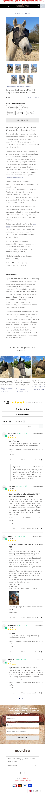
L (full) (20, 113)
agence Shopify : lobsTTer (23, 780)
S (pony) (25, 107)
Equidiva (25, 778)
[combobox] (35, 791)
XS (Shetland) (13, 107)
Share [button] (13, 460)
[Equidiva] (22, 6)
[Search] (8, 5)
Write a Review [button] (23, 409)
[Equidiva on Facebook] (20, 773)
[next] (37, 39)
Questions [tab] (19, 422)
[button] (38, 6)
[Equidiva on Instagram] (24, 773)
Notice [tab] (5, 422)
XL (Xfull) (30, 113)
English (35, 791)
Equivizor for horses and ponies (18, 87)
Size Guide (32, 98)
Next (27, 14)
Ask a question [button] (23, 414)
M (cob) (10, 113)
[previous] (8, 39)
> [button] (29, 698)
